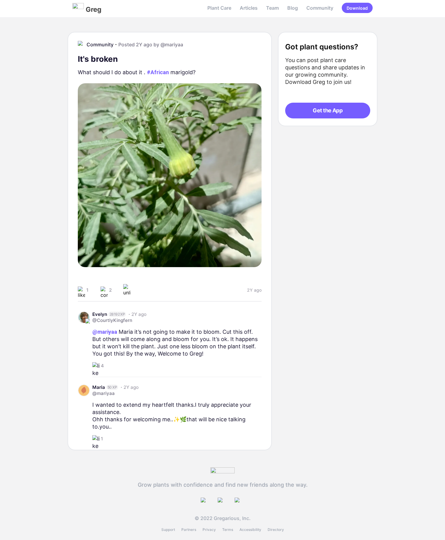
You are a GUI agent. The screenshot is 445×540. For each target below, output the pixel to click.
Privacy (209, 529)
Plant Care (219, 8)
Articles (249, 8)
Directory (276, 529)
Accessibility (250, 529)
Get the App (327, 110)
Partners (188, 529)
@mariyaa (171, 44)
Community (319, 8)
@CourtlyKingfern (112, 320)
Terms (227, 529)
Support (168, 529)
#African (158, 72)
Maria (98, 387)
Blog (292, 8)
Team (272, 8)
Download (357, 8)
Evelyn (99, 314)
